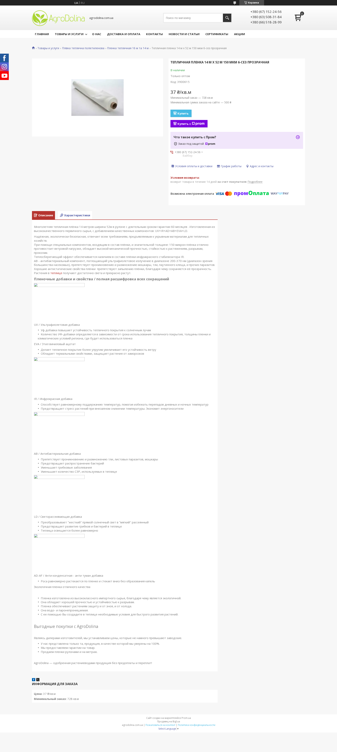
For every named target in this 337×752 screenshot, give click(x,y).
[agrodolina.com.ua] (58, 17)
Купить (183, 113)
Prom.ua (186, 718)
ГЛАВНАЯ (42, 34)
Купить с (184, 124)
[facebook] (33, 680)
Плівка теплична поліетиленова (83, 48)
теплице (56, 273)
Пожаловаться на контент (160, 725)
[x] (37, 680)
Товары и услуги (48, 48)
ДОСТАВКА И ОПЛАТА (123, 34)
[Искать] (227, 18)
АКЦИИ (239, 34)
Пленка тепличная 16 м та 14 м (128, 48)
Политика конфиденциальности (196, 725)
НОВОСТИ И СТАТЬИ (184, 34)
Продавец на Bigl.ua (168, 721)
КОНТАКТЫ (154, 34)
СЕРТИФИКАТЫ (216, 34)
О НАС (96, 34)
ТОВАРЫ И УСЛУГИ (69, 34)
